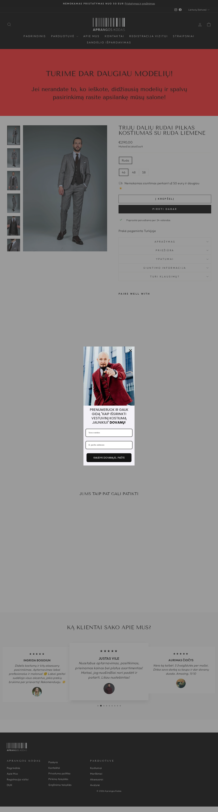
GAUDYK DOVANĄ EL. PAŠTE (109, 457)
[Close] (130, 351)
